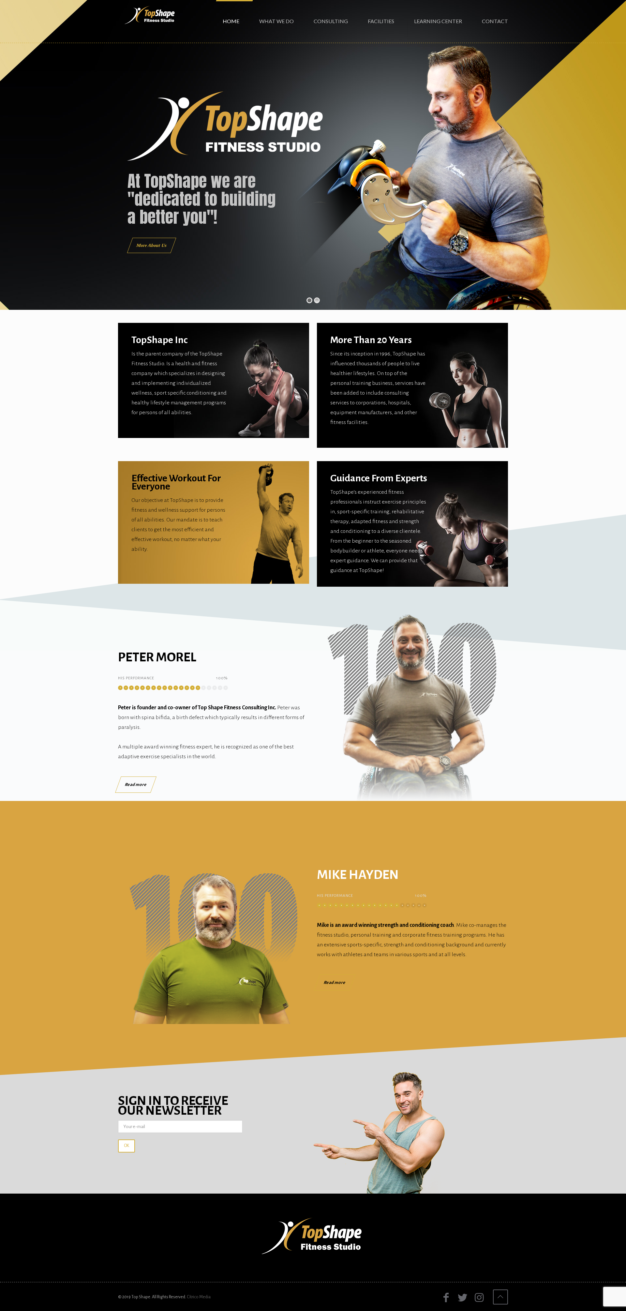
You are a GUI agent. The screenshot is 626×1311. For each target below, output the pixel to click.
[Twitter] (462, 1298)
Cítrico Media (199, 1297)
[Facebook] (446, 1298)
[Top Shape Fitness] (150, 14)
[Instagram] (479, 1298)
